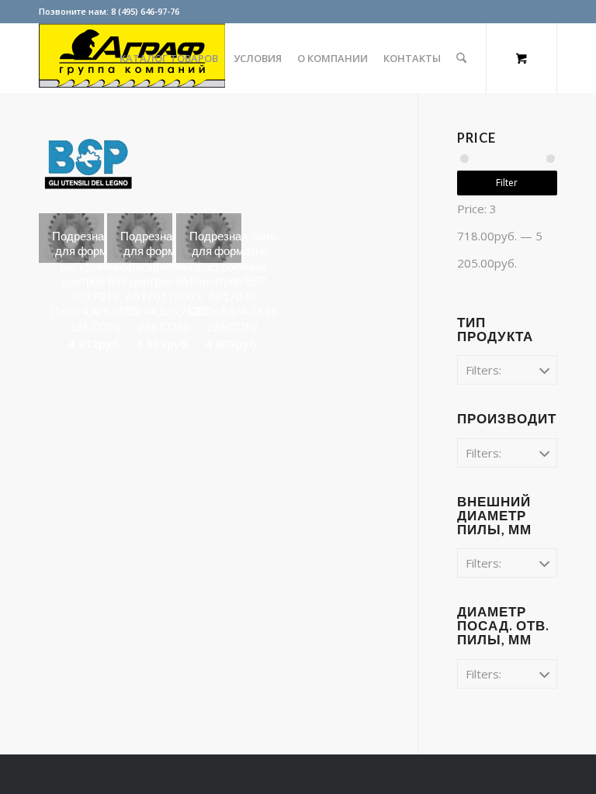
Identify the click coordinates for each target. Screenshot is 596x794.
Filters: (483, 370)
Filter (507, 182)
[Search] (461, 58)
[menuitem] (169, 58)
